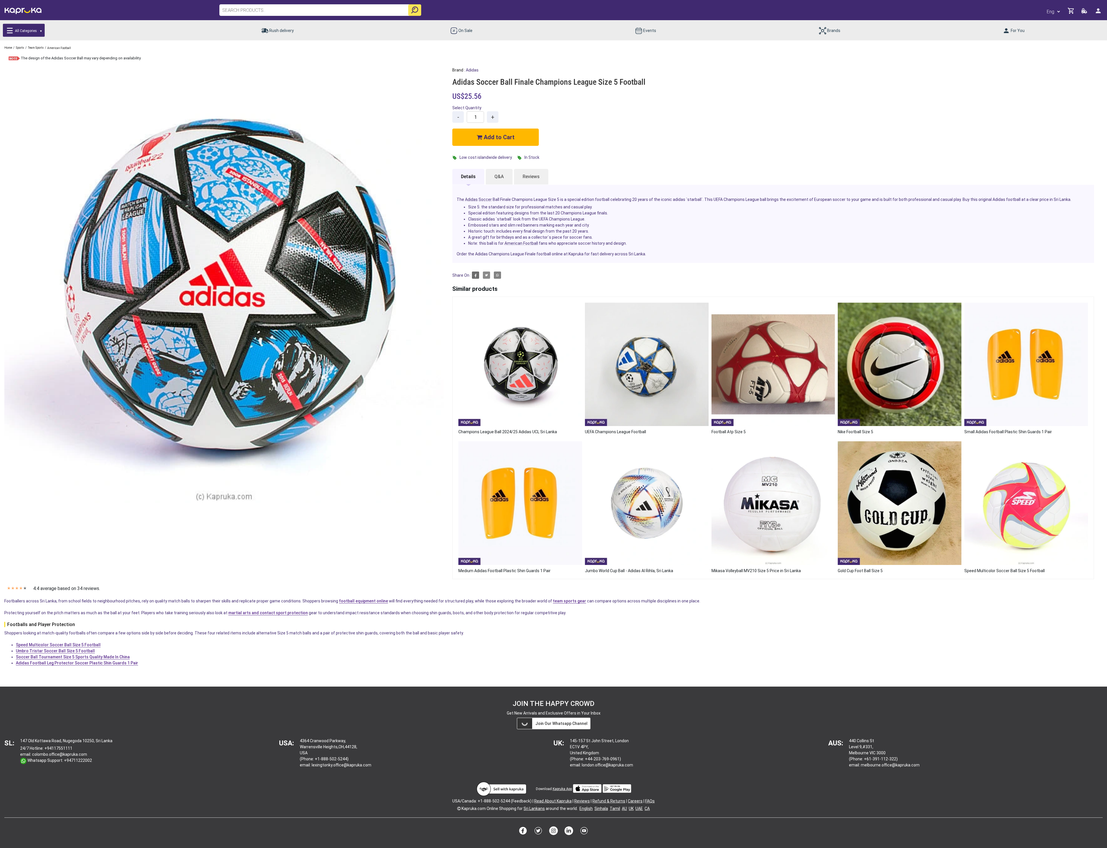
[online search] (414, 10)
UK (631, 808)
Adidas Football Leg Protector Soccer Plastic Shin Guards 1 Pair (77, 663)
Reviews (531, 176)
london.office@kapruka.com (607, 765)
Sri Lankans (534, 808)
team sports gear (569, 601)
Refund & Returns (608, 801)
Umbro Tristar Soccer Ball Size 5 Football (55, 651)
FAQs (650, 801)
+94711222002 (78, 760)
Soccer (485, 199)
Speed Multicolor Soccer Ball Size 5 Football (58, 644)
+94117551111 (58, 748)
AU (624, 808)
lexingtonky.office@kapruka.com (341, 765)
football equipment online (363, 601)
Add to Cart (498, 137)
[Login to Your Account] (1099, 13)
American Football (521, 243)
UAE (639, 808)
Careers (635, 801)
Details (468, 176)
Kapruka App (562, 789)
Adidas (472, 70)
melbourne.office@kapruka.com (890, 765)
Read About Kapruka (553, 801)
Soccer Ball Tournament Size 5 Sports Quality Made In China (73, 657)
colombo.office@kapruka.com (59, 754)
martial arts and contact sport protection (268, 612)
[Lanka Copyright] (459, 808)
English (586, 808)
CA (647, 808)
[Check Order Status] (1084, 12)
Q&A (499, 176)
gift (486, 237)
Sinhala (601, 808)
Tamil (615, 808)
